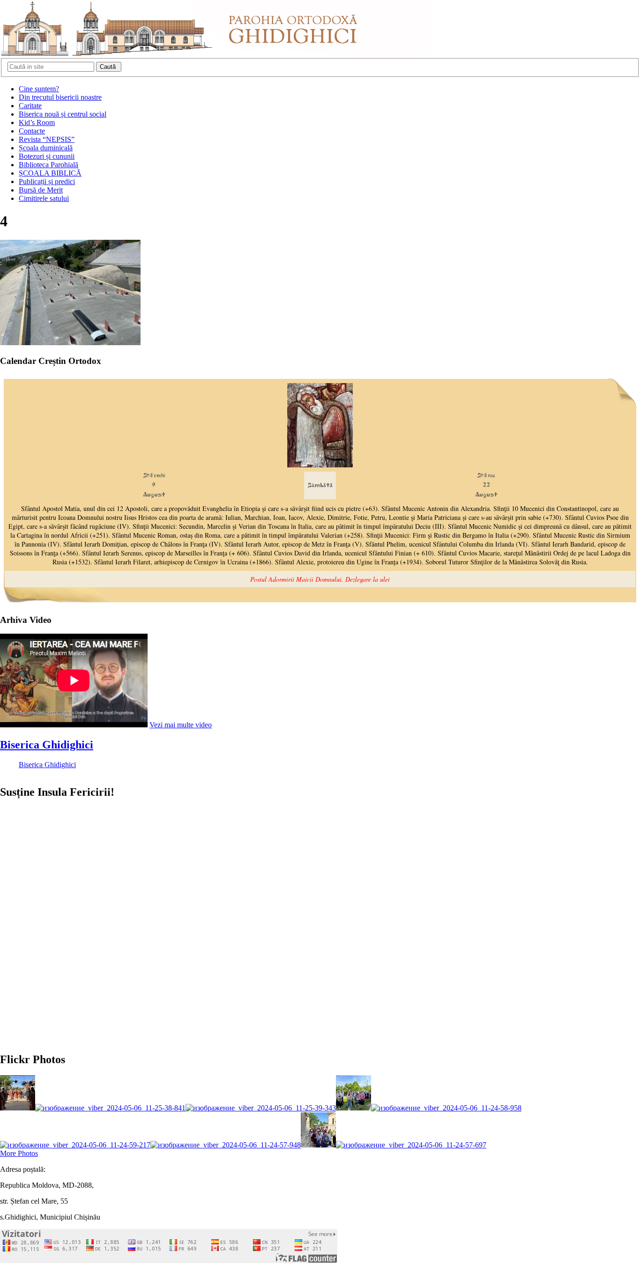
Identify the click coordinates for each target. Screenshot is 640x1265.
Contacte (32, 131)
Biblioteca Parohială (48, 165)
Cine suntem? (39, 89)
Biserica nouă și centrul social (62, 114)
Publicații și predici (47, 181)
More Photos (19, 1153)
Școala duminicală (46, 148)
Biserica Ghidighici (46, 745)
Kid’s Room (37, 122)
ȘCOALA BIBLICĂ (50, 173)
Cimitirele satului (44, 198)
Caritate (30, 106)
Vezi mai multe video (180, 725)
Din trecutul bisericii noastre (60, 97)
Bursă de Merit (41, 190)
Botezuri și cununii (46, 156)
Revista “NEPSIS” (46, 139)
